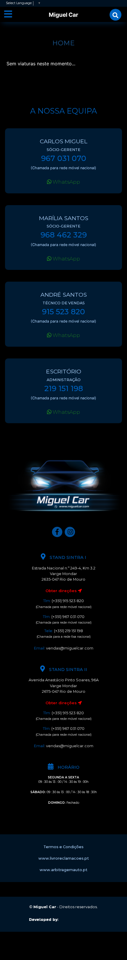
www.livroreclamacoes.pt (63, 858)
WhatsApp (65, 182)
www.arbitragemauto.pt (63, 870)
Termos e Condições (63, 847)
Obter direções (61, 591)
